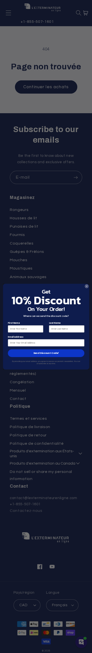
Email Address (15, 336)
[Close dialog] (86, 286)
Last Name (54, 322)
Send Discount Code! (46, 353)
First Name (14, 322)
